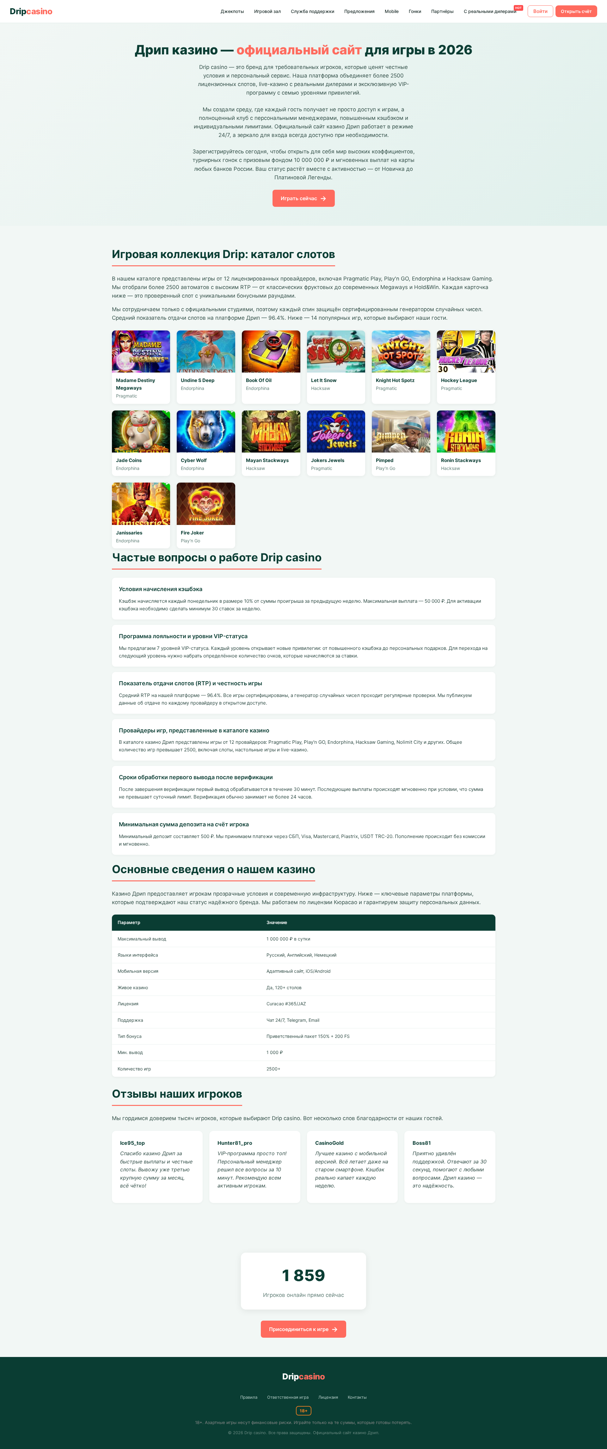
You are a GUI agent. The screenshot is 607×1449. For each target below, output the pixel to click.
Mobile (392, 11)
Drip (31, 11)
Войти (540, 11)
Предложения (359, 11)
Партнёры (442, 11)
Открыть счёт (576, 11)
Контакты (357, 1397)
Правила (248, 1397)
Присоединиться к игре (298, 1329)
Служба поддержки (312, 11)
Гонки (415, 11)
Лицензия (328, 1397)
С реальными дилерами (490, 11)
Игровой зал (267, 11)
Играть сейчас (299, 198)
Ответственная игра (288, 1397)
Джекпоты (232, 11)
